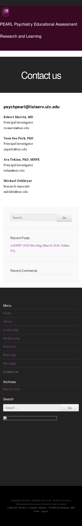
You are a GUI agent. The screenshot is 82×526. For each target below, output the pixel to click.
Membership (11, 338)
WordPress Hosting (59, 507)
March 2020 (11, 389)
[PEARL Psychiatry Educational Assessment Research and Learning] (6, 12)
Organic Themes (38, 507)
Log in (44, 511)
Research (9, 346)
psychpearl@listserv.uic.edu (32, 106)
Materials (9, 355)
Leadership (11, 330)
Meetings (9, 363)
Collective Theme (16, 507)
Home (7, 313)
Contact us (10, 372)
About (7, 321)
